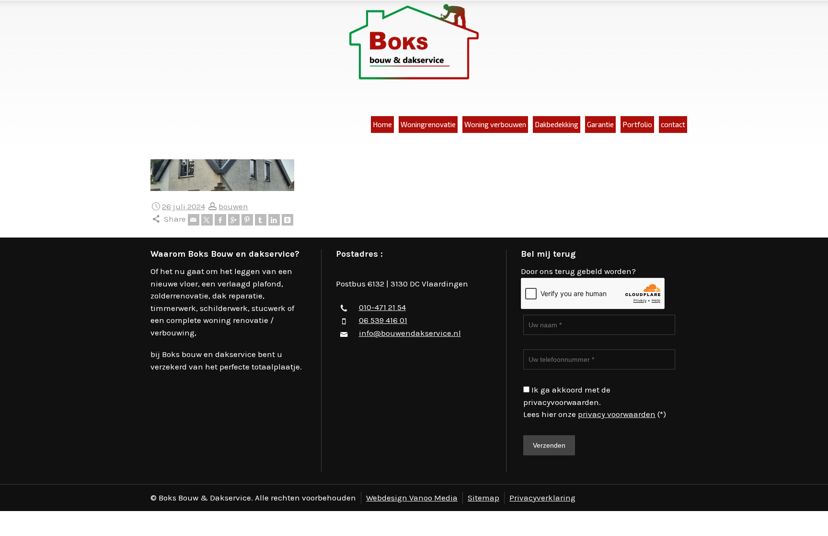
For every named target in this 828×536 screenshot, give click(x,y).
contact (673, 124)
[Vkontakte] (287, 220)
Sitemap (483, 497)
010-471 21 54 (382, 307)
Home (382, 124)
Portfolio (637, 124)
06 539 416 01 (383, 320)
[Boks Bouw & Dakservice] (414, 42)
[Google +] (234, 220)
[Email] (193, 220)
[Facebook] (220, 220)
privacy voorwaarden (617, 414)
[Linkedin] (274, 220)
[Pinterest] (247, 220)
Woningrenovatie (428, 124)
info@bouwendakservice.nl (410, 333)
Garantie (600, 124)
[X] (207, 220)
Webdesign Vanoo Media (412, 497)
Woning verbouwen (495, 124)
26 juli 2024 (183, 206)
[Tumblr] (260, 220)
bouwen (233, 206)
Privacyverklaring (542, 497)
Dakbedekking (556, 124)
